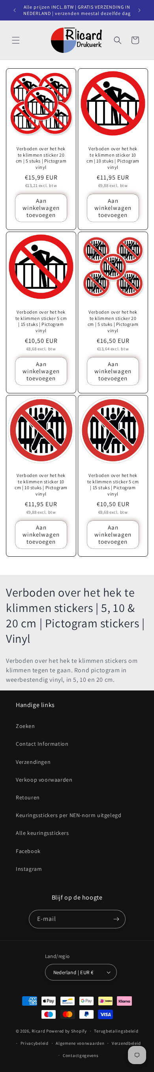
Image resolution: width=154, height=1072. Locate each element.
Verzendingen (33, 761)
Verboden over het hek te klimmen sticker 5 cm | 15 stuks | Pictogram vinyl (41, 321)
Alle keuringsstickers (42, 832)
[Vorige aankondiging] (14, 10)
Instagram (29, 868)
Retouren (28, 797)
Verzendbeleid (126, 1043)
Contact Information (42, 743)
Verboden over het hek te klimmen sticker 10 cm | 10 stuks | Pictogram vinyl (112, 158)
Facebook (28, 851)
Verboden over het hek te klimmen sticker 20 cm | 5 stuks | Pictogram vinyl (41, 158)
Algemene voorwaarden (80, 1043)
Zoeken (25, 726)
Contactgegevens (81, 1055)
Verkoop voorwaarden (44, 779)
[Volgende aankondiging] (139, 10)
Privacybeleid (35, 1043)
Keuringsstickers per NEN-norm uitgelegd (68, 815)
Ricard (38, 1031)
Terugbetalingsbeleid (116, 1031)
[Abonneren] (116, 919)
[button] (15, 40)
